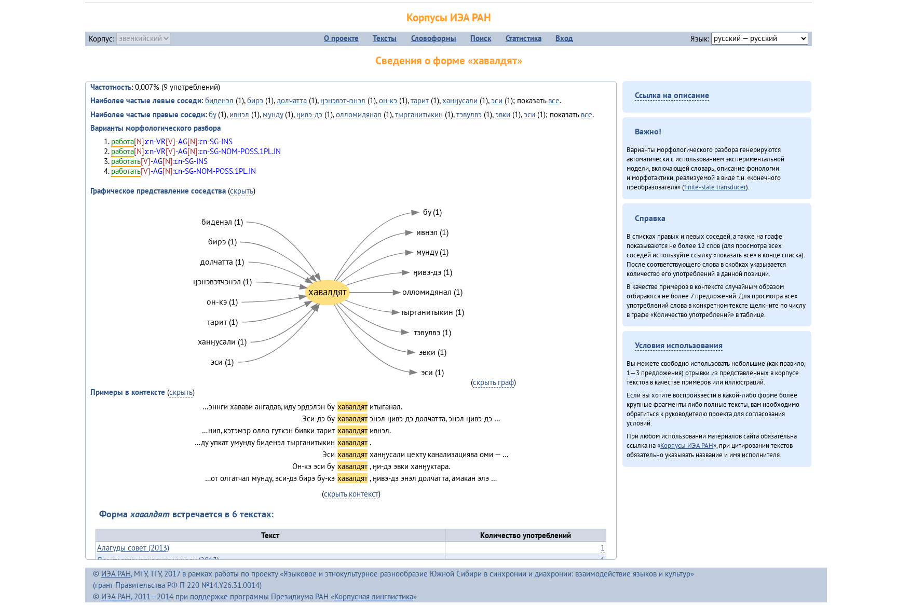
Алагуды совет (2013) (133, 548)
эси (496, 100)
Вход (564, 38)
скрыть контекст (351, 494)
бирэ (255, 100)
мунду (273, 114)
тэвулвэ (469, 114)
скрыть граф (493, 382)
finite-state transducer (715, 186)
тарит (420, 100)
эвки (502, 114)
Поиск (480, 38)
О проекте (341, 38)
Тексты (385, 38)
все (554, 100)
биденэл (219, 100)
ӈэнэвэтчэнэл (342, 100)
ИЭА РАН (116, 574)
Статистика (523, 38)
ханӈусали (460, 100)
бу (212, 114)
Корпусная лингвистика (373, 596)
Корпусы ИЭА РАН (448, 17)
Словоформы (433, 38)
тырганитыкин (419, 114)
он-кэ (388, 100)
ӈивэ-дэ (309, 114)
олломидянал (359, 114)
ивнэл (239, 114)
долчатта (292, 100)
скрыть (241, 191)
